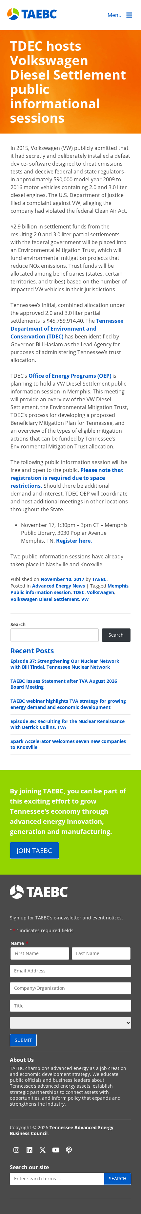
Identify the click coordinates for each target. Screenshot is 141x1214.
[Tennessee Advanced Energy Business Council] (32, 15)
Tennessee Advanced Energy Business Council (61, 1130)
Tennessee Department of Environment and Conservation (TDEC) (66, 328)
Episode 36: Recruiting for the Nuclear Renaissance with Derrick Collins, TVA (67, 724)
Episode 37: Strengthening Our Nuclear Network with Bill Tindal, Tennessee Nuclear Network (64, 664)
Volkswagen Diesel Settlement (44, 599)
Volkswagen (100, 592)
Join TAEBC (34, 850)
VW (85, 599)
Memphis (118, 586)
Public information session (40, 592)
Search (18, 624)
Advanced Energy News (58, 586)
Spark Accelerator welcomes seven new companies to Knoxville (68, 744)
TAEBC (99, 579)
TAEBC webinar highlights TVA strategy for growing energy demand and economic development (68, 704)
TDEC (79, 592)
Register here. (74, 540)
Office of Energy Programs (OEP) (70, 375)
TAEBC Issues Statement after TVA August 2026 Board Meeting (63, 684)
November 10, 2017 (62, 579)
